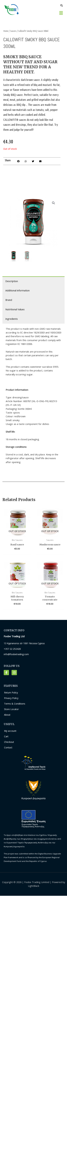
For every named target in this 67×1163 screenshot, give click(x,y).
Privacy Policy (11, 698)
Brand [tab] (8, 299)
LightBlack (33, 885)
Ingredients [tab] (11, 318)
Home (5, 31)
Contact (8, 747)
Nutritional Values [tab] (15, 309)
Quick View (17, 534)
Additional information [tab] (17, 290)
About (7, 714)
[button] (61, 13)
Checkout (9, 741)
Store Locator (11, 709)
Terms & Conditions (14, 703)
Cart (6, 736)
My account (10, 730)
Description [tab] (11, 281)
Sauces (13, 31)
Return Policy (11, 692)
